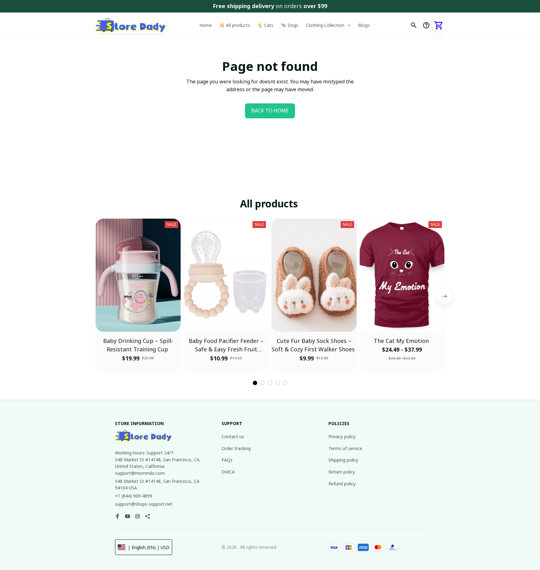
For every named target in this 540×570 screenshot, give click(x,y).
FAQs (227, 460)
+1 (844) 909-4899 (133, 496)
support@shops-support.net (143, 504)
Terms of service (345, 448)
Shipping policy (343, 460)
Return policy (341, 472)
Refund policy (342, 484)
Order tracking (236, 448)
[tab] (255, 383)
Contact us (233, 436)
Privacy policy (342, 436)
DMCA (228, 472)
